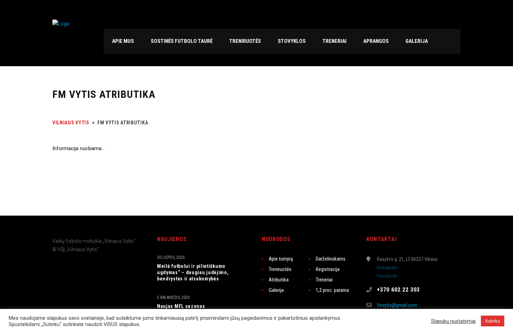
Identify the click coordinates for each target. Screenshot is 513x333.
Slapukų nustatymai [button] (453, 321)
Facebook (387, 276)
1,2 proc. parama (332, 290)
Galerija (276, 290)
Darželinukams (330, 259)
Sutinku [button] (492, 321)
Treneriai (324, 280)
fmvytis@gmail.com (397, 305)
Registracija (328, 269)
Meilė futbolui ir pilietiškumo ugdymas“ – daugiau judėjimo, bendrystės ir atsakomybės (193, 272)
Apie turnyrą (281, 259)
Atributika (279, 280)
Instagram (387, 267)
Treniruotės (280, 269)
